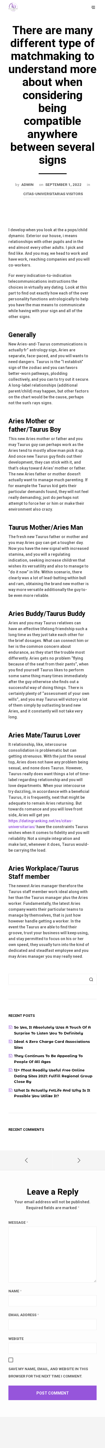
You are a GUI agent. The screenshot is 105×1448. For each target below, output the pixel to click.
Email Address (23, 1315)
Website (16, 1339)
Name (15, 1291)
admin (27, 185)
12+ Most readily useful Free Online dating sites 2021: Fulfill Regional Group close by (53, 1076)
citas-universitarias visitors (53, 194)
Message (18, 1222)
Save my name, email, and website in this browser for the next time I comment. (48, 1372)
